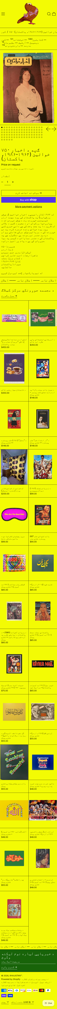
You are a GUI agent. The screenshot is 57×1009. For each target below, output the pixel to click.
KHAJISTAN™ (16, 975)
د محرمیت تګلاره (8, 982)
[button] (49, 14)
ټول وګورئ (7, 295)
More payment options (28, 206)
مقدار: (5, 176)
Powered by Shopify (10, 979)
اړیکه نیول (45, 982)
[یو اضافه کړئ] (13, 182)
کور (3, 31)
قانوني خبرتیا (8, 985)
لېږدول (34, 982)
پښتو (3, 1002)
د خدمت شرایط (23, 982)
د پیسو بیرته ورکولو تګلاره (34, 979)
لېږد (31, 168)
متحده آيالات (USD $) (21, 1002)
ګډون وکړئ (7, 967)
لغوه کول (21, 985)
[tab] (1, 127)
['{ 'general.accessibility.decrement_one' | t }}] (2, 182)
